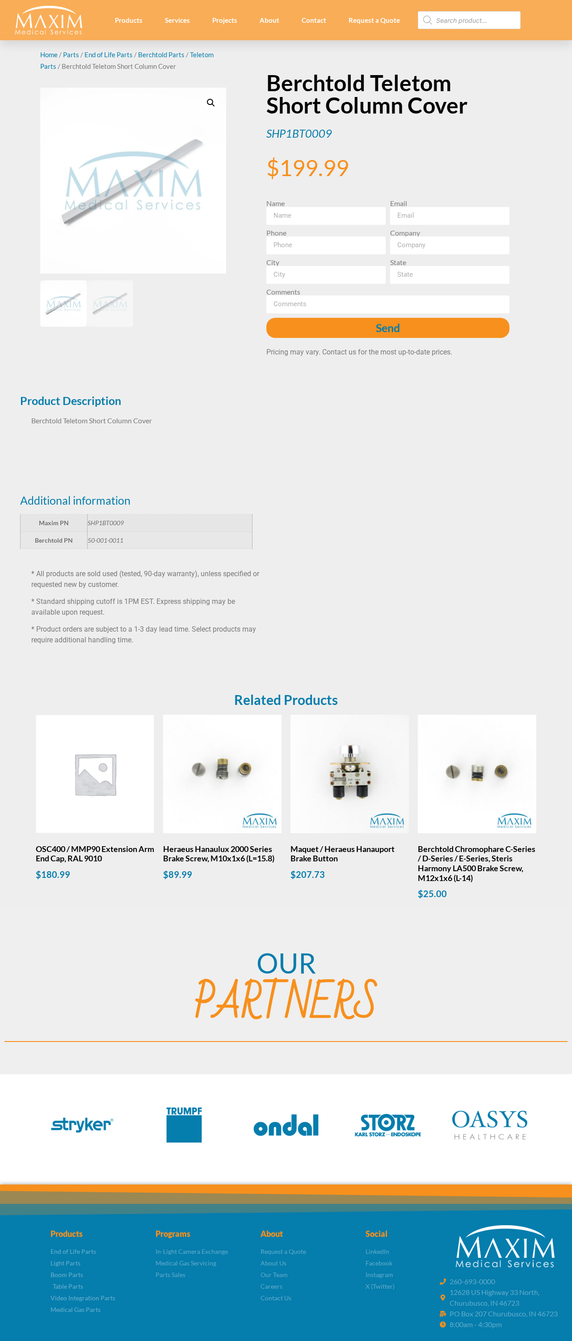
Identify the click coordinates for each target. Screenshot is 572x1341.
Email (398, 203)
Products (129, 20)
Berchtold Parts (161, 55)
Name (275, 203)
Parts (71, 55)
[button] (211, 103)
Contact (314, 20)
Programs (173, 1234)
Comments (283, 291)
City (272, 262)
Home (49, 55)
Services (177, 20)
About (269, 20)
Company (405, 232)
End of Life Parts (108, 55)
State (398, 262)
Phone (276, 232)
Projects (224, 20)
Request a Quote (374, 20)
